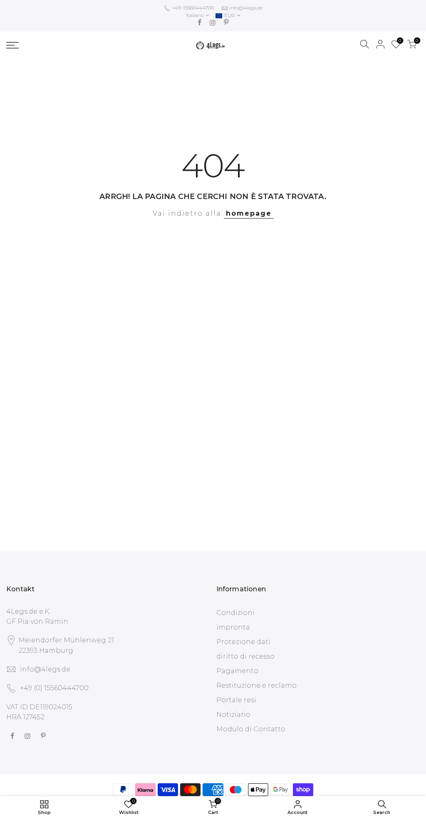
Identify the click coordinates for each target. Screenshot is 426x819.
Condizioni (235, 613)
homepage (249, 213)
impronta (233, 627)
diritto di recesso (245, 656)
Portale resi (236, 700)
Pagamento (237, 671)
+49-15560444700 (192, 8)
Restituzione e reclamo (256, 685)
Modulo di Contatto (250, 729)
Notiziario (233, 714)
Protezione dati (243, 642)
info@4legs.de (246, 8)
